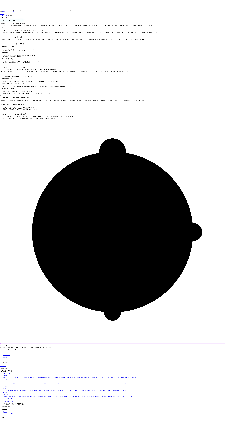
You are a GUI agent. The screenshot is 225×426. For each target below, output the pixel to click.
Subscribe (4, 420)
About (12, 12)
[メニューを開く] (4, 14)
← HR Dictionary (3, 15)
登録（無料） (3, 366)
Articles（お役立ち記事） (8, 413)
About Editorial (6, 419)
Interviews (2, 12)
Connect (2, 14)
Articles (5, 12)
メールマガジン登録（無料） (6, 398)
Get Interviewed (6, 421)
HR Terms (9, 12)
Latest (4, 411)
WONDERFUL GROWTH (8, 422)
